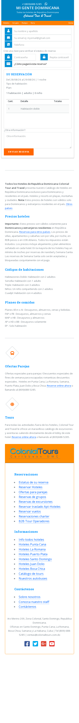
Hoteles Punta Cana (32, 544)
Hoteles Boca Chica (32, 569)
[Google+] (43, 644)
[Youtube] (52, 644)
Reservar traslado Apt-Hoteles (39, 507)
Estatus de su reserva (33, 482)
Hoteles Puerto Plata (33, 554)
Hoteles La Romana (32, 549)
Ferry (33, 23)
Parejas (25, 23)
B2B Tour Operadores (34, 521)
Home (70, 23)
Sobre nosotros (29, 597)
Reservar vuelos (30, 511)
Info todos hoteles (31, 540)
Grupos (15, 23)
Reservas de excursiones (36, 502)
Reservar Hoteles (30, 487)
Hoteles (6, 23)
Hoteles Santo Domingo (35, 559)
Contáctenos (27, 607)
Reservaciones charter (34, 516)
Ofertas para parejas (33, 492)
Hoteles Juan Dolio (31, 564)
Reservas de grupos (32, 497)
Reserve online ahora (59, 385)
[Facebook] (27, 644)
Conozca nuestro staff (34, 602)
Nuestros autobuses (33, 578)
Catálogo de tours (31, 574)
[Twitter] (35, 644)
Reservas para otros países (34, 232)
